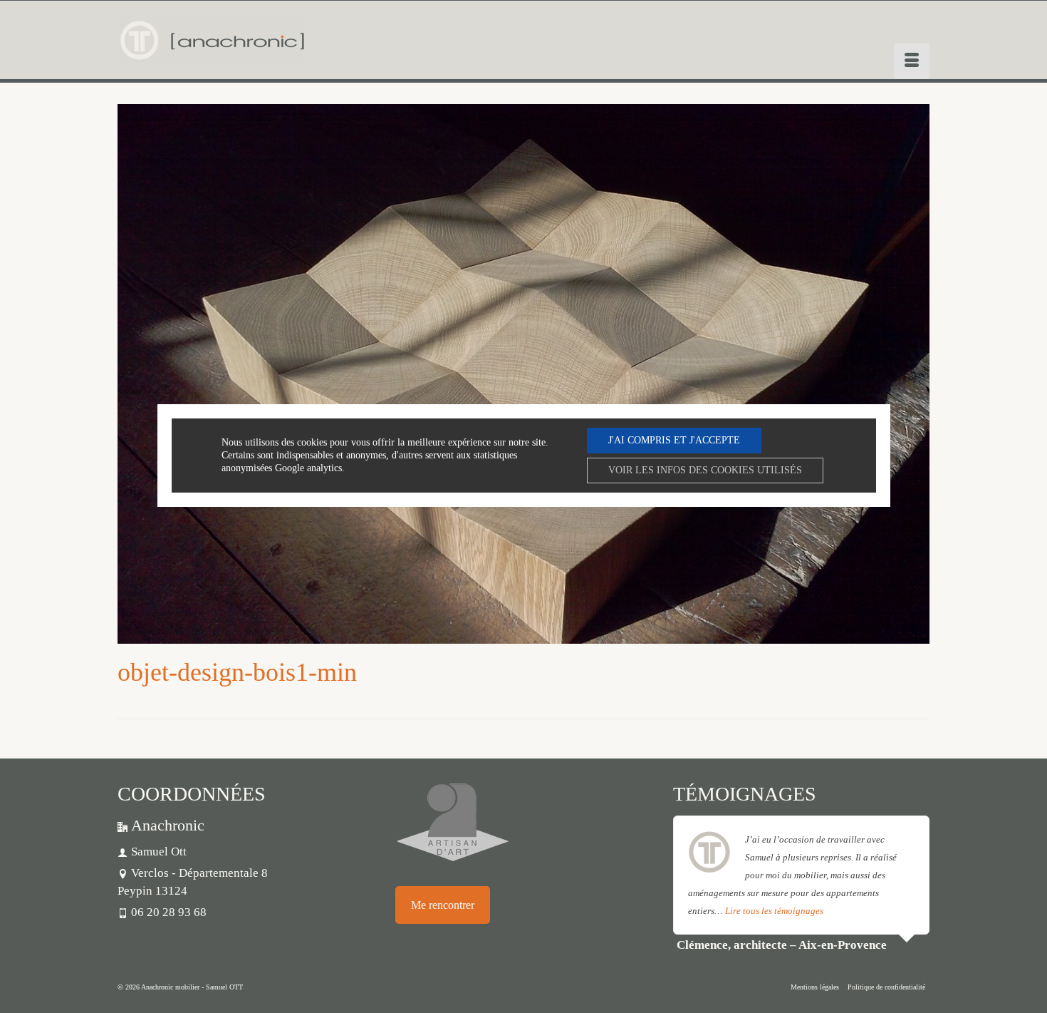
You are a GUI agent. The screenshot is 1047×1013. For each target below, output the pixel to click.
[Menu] (911, 61)
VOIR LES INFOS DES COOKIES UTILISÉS (705, 470)
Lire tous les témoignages (774, 910)
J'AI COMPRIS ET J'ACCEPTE (674, 440)
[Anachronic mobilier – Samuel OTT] (211, 40)
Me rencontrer (442, 905)
